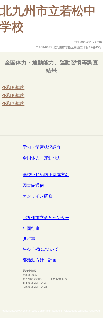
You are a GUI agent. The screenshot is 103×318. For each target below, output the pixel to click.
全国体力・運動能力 (42, 158)
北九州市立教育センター (46, 217)
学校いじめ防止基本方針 (46, 174)
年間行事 (31, 228)
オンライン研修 (37, 196)
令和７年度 (13, 103)
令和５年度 (13, 87)
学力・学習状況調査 (42, 147)
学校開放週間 (51, 207)
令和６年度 (13, 95)
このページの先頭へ (83, 123)
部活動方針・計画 (40, 260)
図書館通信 (33, 185)
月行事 (29, 239)
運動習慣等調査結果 (51, 164)
